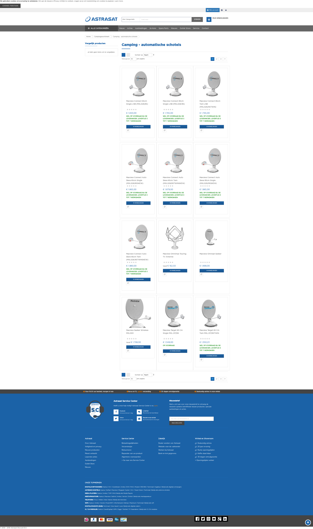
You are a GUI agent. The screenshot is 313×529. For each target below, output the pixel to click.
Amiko (123, 487)
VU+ (109, 487)
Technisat (150, 487)
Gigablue (158, 487)
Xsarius (105, 487)
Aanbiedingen (90, 460)
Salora (110, 499)
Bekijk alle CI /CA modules (148, 509)
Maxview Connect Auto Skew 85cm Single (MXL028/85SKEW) (210, 180)
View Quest (114, 506)
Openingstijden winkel (205, 460)
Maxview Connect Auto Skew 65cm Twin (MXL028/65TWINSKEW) (174, 180)
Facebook (122, 411)
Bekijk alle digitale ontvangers (171, 487)
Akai (105, 499)
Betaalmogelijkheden (130, 443)
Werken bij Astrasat (166, 450)
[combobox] (157, 19)
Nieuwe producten (92, 450)
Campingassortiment (101, 36)
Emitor (130, 496)
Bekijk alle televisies (119, 499)
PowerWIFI (109, 503)
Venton (124, 496)
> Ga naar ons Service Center (133, 460)
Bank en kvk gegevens (167, 453)
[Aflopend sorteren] (154, 55)
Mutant (137, 487)
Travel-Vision (138, 490)
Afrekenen (222, 10)
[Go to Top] (308, 522)
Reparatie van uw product (132, 453)
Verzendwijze (127, 446)
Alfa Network (118, 503)
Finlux (96, 499)
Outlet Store (90, 464)
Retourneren (126, 450)
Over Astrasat (90, 443)
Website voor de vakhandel (169, 446)
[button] (128, 130)
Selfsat (108, 490)
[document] (156, 4)
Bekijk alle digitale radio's (132, 506)
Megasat (121, 490)
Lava (121, 506)
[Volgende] (225, 59)
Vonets (102, 503)
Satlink (114, 496)
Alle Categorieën (100, 28)
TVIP (109, 493)
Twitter (122, 417)
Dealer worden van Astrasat (169, 443)
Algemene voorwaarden (131, 457)
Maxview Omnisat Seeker (210, 254)
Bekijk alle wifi (149, 503)
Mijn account (213, 10)
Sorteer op (139, 55)
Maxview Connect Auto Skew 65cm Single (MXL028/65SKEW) (136, 180)
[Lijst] (128, 55)
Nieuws (88, 467)
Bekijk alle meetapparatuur (142, 496)
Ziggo (120, 509)
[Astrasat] (101, 14)
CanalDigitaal (108, 509)
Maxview (114, 490)
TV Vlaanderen (133, 509)
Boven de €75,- (139, 391)
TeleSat (125, 509)
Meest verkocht (91, 453)
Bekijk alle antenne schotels (160, 490)
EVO (127, 487)
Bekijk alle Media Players (124, 493)
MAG (132, 487)
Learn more (119, 1)
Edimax (126, 503)
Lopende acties (91, 457)
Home (88, 36)
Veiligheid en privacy (93, 446)
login (226, 10)
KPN (115, 509)
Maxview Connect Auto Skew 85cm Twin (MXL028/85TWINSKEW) (137, 257)
